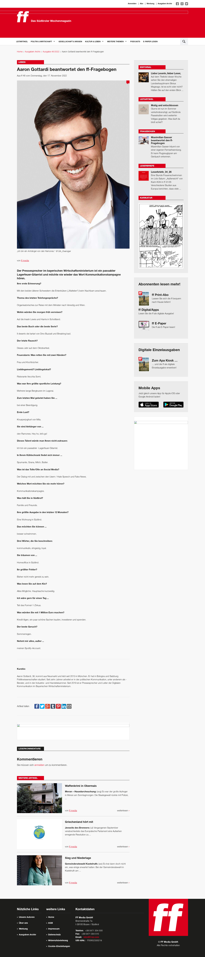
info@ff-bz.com (91, 937)
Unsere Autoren (27, 917)
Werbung (150, 4)
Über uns (23, 923)
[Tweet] (42, 706)
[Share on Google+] (47, 706)
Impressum (54, 929)
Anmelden (132, 4)
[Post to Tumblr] (53, 706)
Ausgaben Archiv (165, 4)
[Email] (69, 706)
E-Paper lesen (150, 42)
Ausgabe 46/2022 (51, 52)
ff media (25, 261)
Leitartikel (22, 42)
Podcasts (135, 42)
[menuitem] (22, 41)
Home (20, 52)
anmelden (39, 765)
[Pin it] (58, 706)
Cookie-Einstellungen (59, 946)
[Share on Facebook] (36, 706)
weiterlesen (123, 811)
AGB (50, 923)
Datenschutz (54, 935)
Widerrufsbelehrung (58, 941)
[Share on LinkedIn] (63, 706)
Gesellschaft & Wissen (70, 42)
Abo (141, 4)
